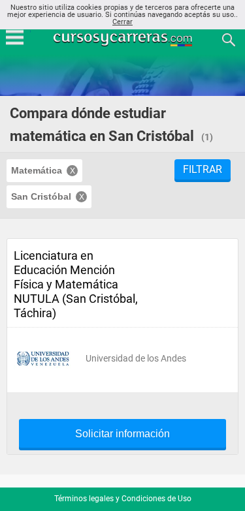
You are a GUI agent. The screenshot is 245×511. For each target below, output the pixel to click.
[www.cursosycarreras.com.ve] (124, 38)
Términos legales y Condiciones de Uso (122, 498)
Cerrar (122, 22)
